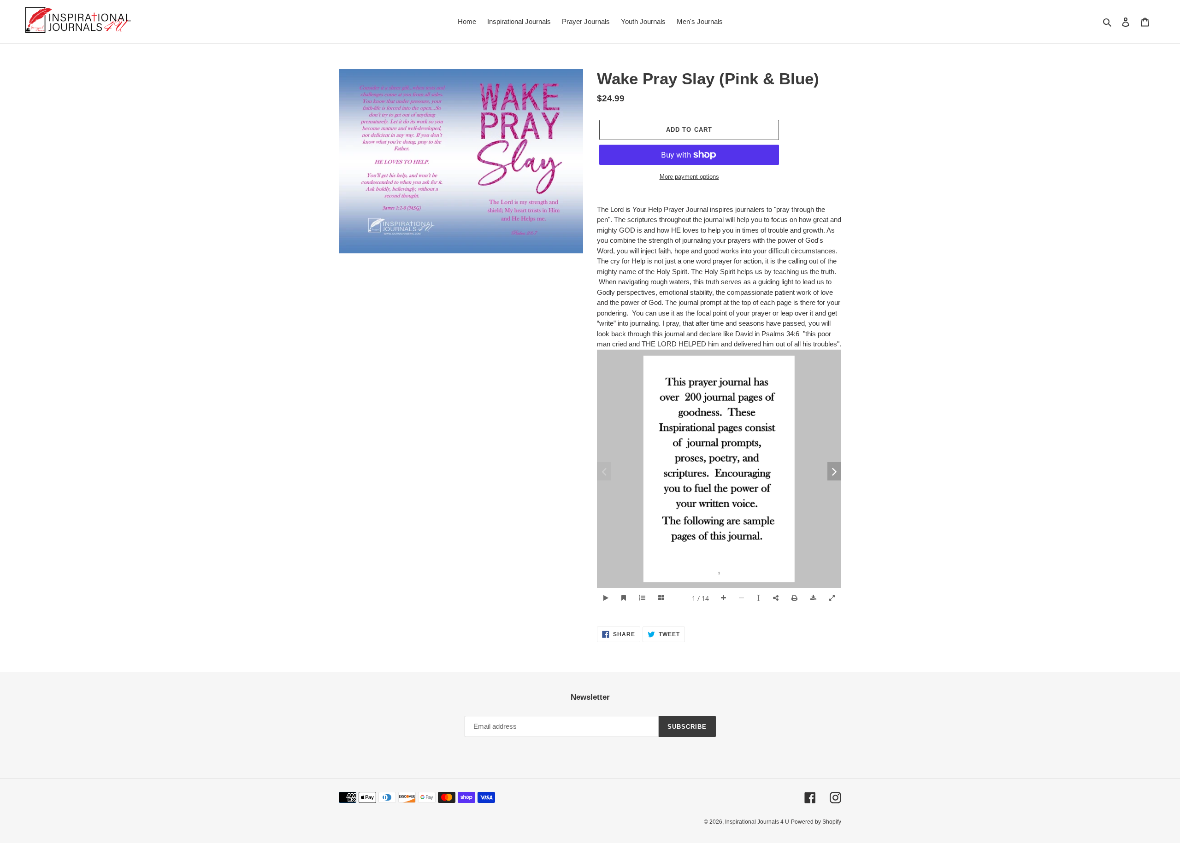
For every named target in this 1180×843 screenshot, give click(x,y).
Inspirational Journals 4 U (757, 822)
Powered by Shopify (816, 822)
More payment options (689, 176)
